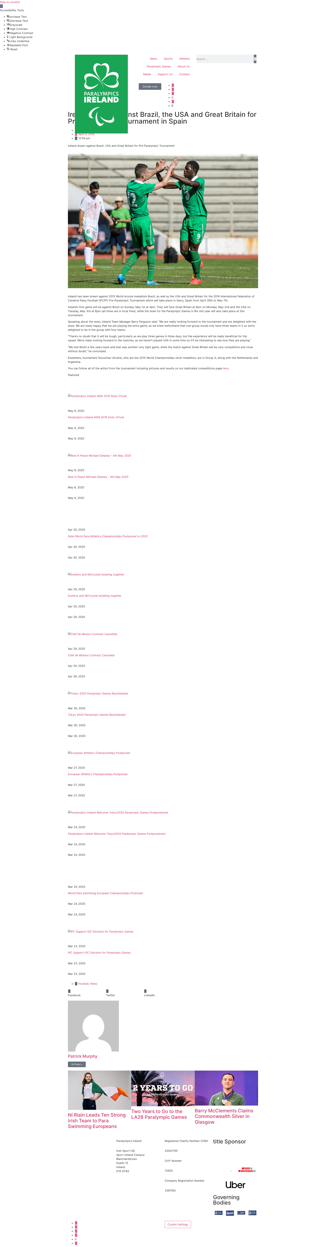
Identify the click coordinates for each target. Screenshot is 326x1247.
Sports (168, 58)
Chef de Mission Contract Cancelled (91, 655)
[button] (1, 6)
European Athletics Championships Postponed (97, 774)
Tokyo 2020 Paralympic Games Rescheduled (96, 714)
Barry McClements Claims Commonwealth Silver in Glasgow (224, 1116)
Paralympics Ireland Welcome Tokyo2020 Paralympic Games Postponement (117, 833)
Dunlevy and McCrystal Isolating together (94, 595)
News (153, 58)
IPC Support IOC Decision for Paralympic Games (99, 952)
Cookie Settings (178, 1224)
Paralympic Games (159, 66)
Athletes (184, 58)
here (226, 368)
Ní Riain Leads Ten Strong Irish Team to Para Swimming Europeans (97, 1120)
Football (83, 983)
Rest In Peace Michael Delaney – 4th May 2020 (98, 476)
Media (147, 74)
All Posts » (76, 1064)
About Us (184, 66)
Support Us (165, 74)
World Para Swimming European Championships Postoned (105, 893)
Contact (184, 74)
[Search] (255, 59)
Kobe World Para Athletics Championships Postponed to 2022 (108, 536)
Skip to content (10, 2)
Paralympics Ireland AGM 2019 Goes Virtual (96, 417)
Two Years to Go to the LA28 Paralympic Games (159, 1114)
